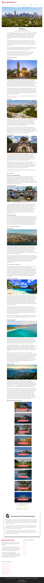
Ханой (24, 552)
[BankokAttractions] (9, 2)
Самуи (24, 551)
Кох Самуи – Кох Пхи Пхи (6, 571)
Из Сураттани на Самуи (6, 569)
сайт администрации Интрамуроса (16, 95)
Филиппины (24, 4)
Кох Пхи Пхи (25, 544)
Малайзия (30, 4)
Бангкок (24, 541)
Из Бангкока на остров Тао (6, 564)
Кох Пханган (25, 543)
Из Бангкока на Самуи (5, 566)
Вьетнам (18, 4)
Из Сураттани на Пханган (6, 568)
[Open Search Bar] (41, 4)
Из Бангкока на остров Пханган (7, 563)
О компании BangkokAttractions (11, 578)
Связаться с (19, 578)
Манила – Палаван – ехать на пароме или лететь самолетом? (17, 317)
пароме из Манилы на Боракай (24, 353)
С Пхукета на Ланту (5, 574)
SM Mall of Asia (27, 51)
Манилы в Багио (14, 385)
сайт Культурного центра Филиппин (13, 170)
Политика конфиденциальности (27, 578)
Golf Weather (36, 578)
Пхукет (24, 549)
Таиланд (12, 4)
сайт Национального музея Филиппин (18, 131)
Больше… (36, 4)
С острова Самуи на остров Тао (7, 572)
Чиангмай (24, 554)
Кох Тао (24, 546)
